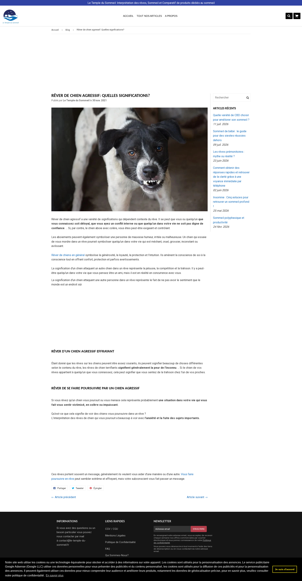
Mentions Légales (115, 535)
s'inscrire (199, 529)
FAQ (107, 548)
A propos (171, 16)
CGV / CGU (111, 528)
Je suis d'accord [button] (284, 569)
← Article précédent (63, 497)
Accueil (128, 16)
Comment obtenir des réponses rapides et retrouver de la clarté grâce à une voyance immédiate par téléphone (231, 176)
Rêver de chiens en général (68, 255)
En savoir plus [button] (54, 575)
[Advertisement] (151, 63)
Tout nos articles (149, 16)
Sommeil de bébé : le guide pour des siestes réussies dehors (229, 136)
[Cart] (296, 16)
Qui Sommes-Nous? (117, 555)
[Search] (289, 16)
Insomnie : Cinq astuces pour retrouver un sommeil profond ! (231, 202)
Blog (68, 30)
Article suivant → (197, 497)
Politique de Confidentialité (120, 542)
